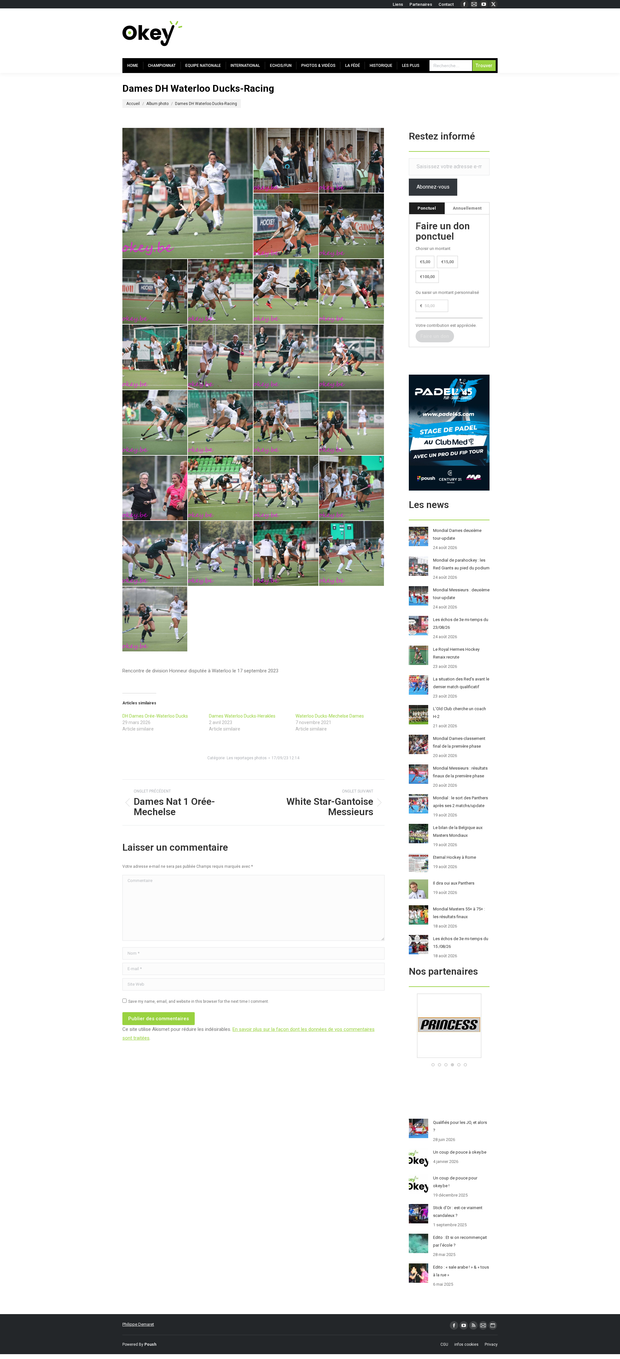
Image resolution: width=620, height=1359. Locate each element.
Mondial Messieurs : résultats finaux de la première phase (460, 772)
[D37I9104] (352, 226)
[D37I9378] (286, 553)
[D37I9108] (155, 292)
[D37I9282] (352, 423)
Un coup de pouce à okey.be (459, 1152)
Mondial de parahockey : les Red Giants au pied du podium (461, 564)
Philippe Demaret (138, 1324)
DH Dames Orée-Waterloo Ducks (155, 716)
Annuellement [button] (467, 208)
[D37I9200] (220, 357)
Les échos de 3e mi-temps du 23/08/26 (460, 623)
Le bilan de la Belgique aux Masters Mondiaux (457, 831)
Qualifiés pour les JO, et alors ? (460, 1126)
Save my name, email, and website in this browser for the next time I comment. (198, 1001)
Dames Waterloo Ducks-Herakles (242, 716)
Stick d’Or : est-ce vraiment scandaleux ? (457, 1211)
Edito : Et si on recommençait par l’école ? (460, 1241)
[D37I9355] (155, 553)
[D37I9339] (187, 193)
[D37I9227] (352, 357)
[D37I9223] (286, 357)
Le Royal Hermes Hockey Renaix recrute (456, 653)
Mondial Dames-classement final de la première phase (459, 742)
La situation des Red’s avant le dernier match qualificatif (461, 683)
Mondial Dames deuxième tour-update (457, 534)
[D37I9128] (220, 292)
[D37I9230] (155, 423)
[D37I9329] (220, 488)
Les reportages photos (247, 758)
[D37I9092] (286, 226)
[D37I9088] (352, 160)
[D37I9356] (220, 553)
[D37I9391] (155, 619)
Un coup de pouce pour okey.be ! (455, 1182)
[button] (433, 1064)
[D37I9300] (155, 488)
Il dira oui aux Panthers (453, 883)
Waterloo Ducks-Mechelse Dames (329, 716)
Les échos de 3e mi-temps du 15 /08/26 (460, 942)
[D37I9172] (155, 357)
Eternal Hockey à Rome (454, 857)
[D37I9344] (352, 488)
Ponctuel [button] (427, 208)
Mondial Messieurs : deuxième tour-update (461, 593)
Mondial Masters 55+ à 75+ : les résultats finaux (459, 913)
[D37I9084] (286, 160)
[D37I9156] (352, 292)
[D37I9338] (286, 488)
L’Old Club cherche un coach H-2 (459, 712)
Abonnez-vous (433, 187)
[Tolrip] (463, 1056)
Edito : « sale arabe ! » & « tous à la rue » (461, 1271)
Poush (150, 1344)
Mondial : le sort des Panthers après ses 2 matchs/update (460, 801)
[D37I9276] (286, 423)
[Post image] (418, 536)
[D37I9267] (220, 423)
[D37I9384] (352, 553)
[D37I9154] (286, 292)
